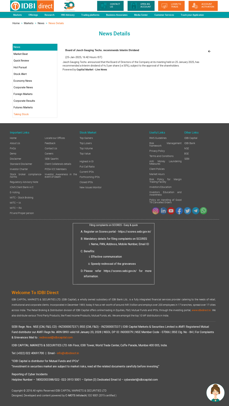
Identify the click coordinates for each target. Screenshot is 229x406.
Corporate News (23, 87)
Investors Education (160, 186)
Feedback (50, 142)
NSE (186, 148)
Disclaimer (15, 158)
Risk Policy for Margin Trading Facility (165, 180)
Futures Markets (23, 107)
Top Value (85, 153)
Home (16, 23)
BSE (186, 153)
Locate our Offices (55, 137)
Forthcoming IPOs (90, 176)
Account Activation (207, 5)
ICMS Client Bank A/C (22, 186)
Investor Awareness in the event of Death (61, 175)
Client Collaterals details (58, 163)
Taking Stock (21, 114)
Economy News (23, 80)
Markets (28, 23)
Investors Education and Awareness (165, 193)
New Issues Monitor (91, 187)
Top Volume (86, 148)
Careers (49, 153)
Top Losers (86, 142)
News (41, 23)
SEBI (186, 158)
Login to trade (176, 5)
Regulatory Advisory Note (24, 181)
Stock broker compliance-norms (26, 175)
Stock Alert (20, 74)
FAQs (13, 148)
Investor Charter (19, 168)
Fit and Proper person (22, 212)
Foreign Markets (23, 94)
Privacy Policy (157, 150)
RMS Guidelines (158, 137)
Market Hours (157, 173)
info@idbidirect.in (68, 353)
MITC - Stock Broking (21, 197)
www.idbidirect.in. (201, 310)
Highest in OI (87, 161)
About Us (15, 142)
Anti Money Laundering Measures (165, 162)
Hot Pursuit (20, 67)
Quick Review (21, 60)
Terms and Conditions (161, 155)
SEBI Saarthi (52, 158)
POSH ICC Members (56, 168)
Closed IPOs (86, 181)
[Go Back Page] (209, 51)
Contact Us (51, 148)
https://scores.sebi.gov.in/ (134, 231)
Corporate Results (24, 100)
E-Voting (15, 192)
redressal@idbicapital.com (56, 337)
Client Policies (157, 168)
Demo (13, 153)
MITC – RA (16, 207)
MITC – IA (15, 202)
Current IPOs (87, 171)
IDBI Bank (189, 142)
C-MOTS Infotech (75, 395)
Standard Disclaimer (21, 163)
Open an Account (145, 5)
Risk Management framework (165, 144)
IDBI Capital (190, 137)
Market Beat (21, 54)
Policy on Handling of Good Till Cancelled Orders (165, 201)
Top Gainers (86, 137)
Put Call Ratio (87, 166)
